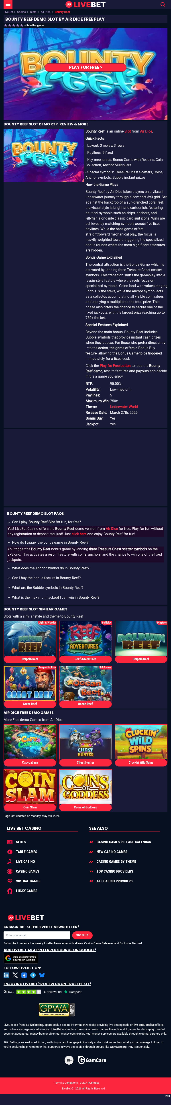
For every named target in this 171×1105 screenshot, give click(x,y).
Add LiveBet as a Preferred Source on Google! (50, 950)
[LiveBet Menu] (8, 4)
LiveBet (8, 12)
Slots (33, 12)
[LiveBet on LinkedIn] (6, 975)
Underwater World (124, 407)
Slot (127, 131)
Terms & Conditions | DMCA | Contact (85, 1082)
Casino (21, 12)
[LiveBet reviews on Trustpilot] (46, 991)
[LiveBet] (85, 4)
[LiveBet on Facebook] (24, 975)
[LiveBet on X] (15, 975)
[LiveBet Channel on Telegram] (33, 975)
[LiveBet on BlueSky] (42, 975)
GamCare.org (118, 1046)
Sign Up (82, 935)
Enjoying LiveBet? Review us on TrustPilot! (47, 983)
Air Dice (46, 12)
